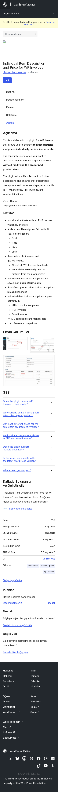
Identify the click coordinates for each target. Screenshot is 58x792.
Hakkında (8, 670)
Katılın (33, 696)
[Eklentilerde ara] (34, 34)
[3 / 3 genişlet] (51, 359)
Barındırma (8, 681)
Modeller (35, 686)
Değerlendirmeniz (12, 602)
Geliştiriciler (9, 706)
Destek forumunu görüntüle (17, 625)
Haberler (7, 675)
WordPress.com (13, 721)
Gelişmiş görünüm (12, 580)
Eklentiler (35, 681)
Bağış (35, 706)
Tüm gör (50, 602)
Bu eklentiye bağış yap (15, 652)
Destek (10, 122)
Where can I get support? (17, 470)
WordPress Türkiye (20, 751)
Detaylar (10, 91)
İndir (7, 80)
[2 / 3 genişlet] (51, 340)
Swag (35, 712)
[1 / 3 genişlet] (23, 340)
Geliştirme (11, 115)
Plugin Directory (11, 13)
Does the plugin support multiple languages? (16, 448)
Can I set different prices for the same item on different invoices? (21, 425)
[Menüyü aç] (53, 4)
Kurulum (10, 107)
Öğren (6, 696)
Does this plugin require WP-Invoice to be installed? (18, 403)
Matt (7, 727)
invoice (43, 566)
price (51, 566)
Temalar (34, 675)
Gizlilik (6, 686)
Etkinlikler (35, 701)
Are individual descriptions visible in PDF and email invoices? (21, 437)
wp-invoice (49, 572)
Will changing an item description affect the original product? (21, 414)
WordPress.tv (12, 712)
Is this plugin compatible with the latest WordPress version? (19, 459)
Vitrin (33, 670)
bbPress (9, 732)
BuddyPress (11, 737)
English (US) (49, 558)
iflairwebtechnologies (14, 72)
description (33, 566)
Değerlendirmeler (15, 99)
